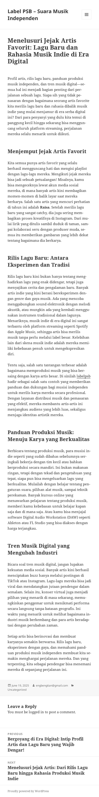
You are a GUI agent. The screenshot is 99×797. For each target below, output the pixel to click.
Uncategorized (17, 690)
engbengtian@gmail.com (52, 685)
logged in (36, 712)
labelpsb (83, 376)
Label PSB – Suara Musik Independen (38, 14)
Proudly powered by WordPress (28, 791)
